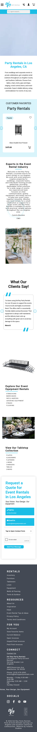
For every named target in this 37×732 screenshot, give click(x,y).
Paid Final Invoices (15, 644)
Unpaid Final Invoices (16, 641)
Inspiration (11, 607)
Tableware (11, 582)
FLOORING (10, 405)
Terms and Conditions (16, 619)
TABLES (9, 467)
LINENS (9, 462)
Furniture (11, 578)
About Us (10, 603)
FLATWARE (10, 460)
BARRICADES (11, 396)
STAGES (9, 403)
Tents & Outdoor (14, 594)
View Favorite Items (15, 632)
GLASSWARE (11, 457)
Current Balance (13, 635)
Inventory (11, 575)
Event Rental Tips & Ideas (17, 613)
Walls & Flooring (13, 591)
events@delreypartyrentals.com (16, 523)
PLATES (9, 455)
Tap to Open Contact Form (15, 531)
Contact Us (11, 653)
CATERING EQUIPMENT (15, 401)
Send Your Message (14, 547)
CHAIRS (9, 469)
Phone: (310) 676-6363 (16, 672)
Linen (9, 585)
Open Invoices (13, 638)
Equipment (11, 588)
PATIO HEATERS (12, 398)
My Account (12, 628)
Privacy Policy (13, 616)
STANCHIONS (11, 394)
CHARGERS (10, 465)
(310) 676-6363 (11, 513)
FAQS (9, 610)
